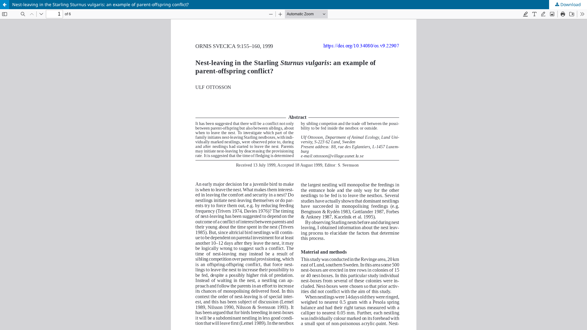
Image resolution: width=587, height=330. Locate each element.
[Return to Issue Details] (4, 4)
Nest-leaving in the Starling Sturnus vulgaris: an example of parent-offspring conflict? (100, 4)
